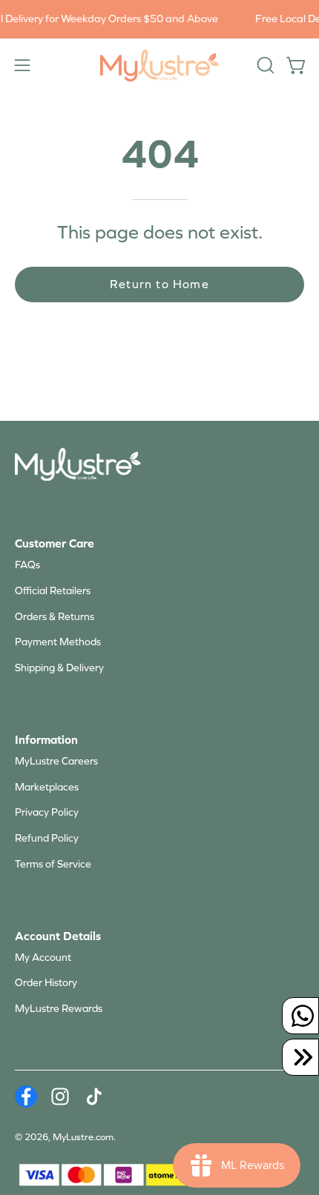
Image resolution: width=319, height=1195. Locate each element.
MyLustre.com (83, 1137)
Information (46, 740)
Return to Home (159, 284)
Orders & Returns (54, 616)
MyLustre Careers (56, 761)
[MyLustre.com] (159, 65)
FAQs (27, 565)
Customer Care (54, 543)
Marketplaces (47, 787)
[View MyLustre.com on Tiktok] (94, 1096)
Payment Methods (58, 642)
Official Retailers (53, 591)
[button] (264, 65)
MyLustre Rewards (58, 1008)
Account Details (58, 936)
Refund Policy (47, 838)
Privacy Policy (47, 812)
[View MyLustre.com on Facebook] (26, 1096)
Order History (46, 982)
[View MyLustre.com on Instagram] (60, 1096)
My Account (43, 957)
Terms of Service (53, 864)
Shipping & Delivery (59, 668)
